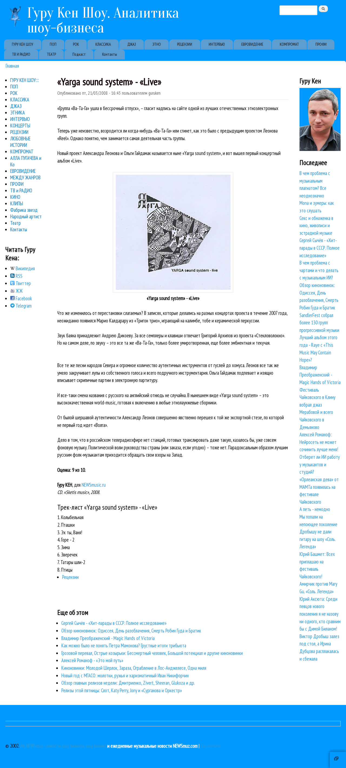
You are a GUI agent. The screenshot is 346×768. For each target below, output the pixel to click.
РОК (76, 44)
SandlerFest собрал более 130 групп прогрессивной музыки (319, 322)
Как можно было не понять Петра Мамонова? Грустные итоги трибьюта (123, 645)
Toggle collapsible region (338, 760)
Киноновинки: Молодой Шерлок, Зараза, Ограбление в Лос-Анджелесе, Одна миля (133, 668)
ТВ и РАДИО (21, 190)
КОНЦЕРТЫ (20, 125)
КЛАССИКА (103, 44)
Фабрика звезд (24, 210)
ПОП (53, 44)
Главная (12, 65)
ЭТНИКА (17, 112)
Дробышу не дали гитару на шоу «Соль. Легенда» (317, 539)
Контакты (109, 54)
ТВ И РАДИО (21, 54)
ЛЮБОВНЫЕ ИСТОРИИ (20, 141)
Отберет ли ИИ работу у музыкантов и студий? (320, 464)
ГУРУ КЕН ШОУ (22, 44)
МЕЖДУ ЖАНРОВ (25, 177)
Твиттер (23, 283)
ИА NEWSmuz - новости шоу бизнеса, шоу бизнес (63, 746)
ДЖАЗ (131, 44)
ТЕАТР (51, 54)
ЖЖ (19, 291)
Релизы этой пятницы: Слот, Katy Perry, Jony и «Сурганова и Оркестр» (121, 690)
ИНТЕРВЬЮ (217, 44)
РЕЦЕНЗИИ (184, 44)
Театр (15, 223)
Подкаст (79, 54)
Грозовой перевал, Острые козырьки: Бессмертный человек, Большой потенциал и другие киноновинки (152, 653)
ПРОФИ (321, 44)
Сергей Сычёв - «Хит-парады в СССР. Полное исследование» (114, 623)
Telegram (23, 305)
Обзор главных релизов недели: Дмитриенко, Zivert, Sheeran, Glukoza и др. (128, 683)
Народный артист (26, 216)
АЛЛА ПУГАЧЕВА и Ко (25, 161)
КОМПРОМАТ (289, 44)
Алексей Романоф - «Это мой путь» (92, 660)
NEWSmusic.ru (94, 485)
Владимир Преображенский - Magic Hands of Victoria (108, 638)
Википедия (25, 268)
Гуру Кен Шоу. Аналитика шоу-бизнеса (103, 20)
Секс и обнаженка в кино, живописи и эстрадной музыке (316, 225)
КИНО (15, 197)
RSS (18, 276)
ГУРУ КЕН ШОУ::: (24, 80)
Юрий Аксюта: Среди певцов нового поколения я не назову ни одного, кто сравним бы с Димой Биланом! (320, 614)
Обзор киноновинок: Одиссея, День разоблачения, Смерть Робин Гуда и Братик (131, 630)
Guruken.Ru (210, 746)
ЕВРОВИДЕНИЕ (252, 44)
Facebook (23, 298)
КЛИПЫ (16, 203)
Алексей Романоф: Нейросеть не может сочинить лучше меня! (319, 442)
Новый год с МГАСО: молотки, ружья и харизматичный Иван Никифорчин (125, 675)
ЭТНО (156, 44)
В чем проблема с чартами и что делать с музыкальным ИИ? (319, 270)
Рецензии (70, 577)
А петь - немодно (315, 509)
